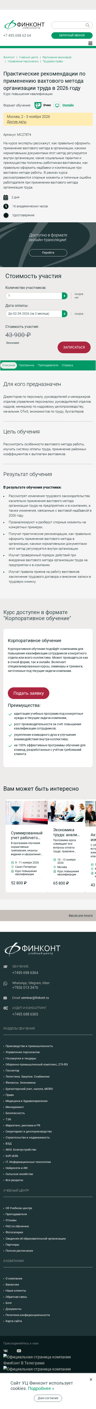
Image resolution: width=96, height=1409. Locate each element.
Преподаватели (48, 365)
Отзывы (11, 1220)
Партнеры (12, 1244)
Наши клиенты (16, 1290)
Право (10, 1095)
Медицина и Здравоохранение (27, 1101)
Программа (26, 365)
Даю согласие (48, 1398)
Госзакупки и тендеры (21, 1058)
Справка (67, 365)
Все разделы (14, 1180)
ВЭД (9, 1143)
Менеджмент (15, 1107)
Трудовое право (53, 61)
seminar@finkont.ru (35, 998)
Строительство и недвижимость (28, 1137)
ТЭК (8, 1119)
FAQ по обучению (17, 1226)
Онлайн (68, 105)
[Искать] (88, 25)
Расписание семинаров (56, 57)
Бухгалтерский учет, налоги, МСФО (29, 1089)
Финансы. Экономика (20, 1082)
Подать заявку (28, 693)
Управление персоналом (23, 61)
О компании (14, 1278)
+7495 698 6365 (25, 1014)
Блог (9, 1303)
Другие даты (16, 122)
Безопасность (15, 1113)
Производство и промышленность (29, 1046)
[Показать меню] (90, 43)
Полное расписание (19, 1250)
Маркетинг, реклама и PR (23, 1125)
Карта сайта (14, 1321)
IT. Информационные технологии (28, 1162)
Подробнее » (41, 1388)
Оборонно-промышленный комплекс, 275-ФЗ (37, 1064)
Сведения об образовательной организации (36, 1238)
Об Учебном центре (19, 1208)
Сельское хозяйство (19, 1174)
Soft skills (12, 1156)
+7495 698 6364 (25, 973)
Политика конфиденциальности (28, 1315)
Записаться (74, 347)
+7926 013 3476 (25, 987)
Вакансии (12, 1284)
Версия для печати (81, 915)
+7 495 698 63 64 (17, 35)
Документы (13, 1309)
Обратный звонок (72, 35)
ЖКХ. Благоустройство (21, 1149)
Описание (8, 365)
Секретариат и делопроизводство (29, 1131)
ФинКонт (9, 57)
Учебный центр (28, 57)
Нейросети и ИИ (16, 1168)
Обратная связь (16, 1297)
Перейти (48, 252)
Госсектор (12, 1070)
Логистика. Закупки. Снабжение (28, 1076)
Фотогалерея (14, 1232)
